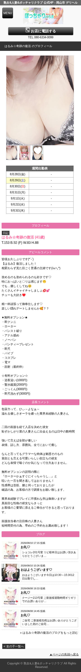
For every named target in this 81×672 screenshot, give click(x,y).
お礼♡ (25, 547)
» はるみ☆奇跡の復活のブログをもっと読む (49, 632)
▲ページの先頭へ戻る (64, 654)
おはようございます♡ (36, 569)
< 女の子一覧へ (14, 646)
